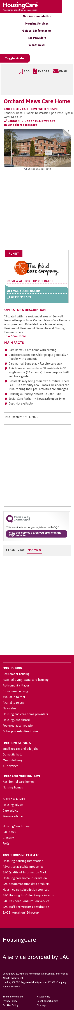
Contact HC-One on (31, 120)
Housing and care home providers (25, 714)
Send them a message (22, 124)
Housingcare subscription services (26, 889)
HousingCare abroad (16, 719)
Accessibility (43, 996)
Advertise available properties (23, 866)
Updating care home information (25, 878)
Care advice (10, 810)
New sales (9, 708)
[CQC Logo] (18, 521)
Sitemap (41, 1005)
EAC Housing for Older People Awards (28, 895)
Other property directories (20, 731)
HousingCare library (16, 826)
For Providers (37, 37)
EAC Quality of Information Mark (25, 872)
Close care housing (15, 691)
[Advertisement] (37, 210)
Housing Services (37, 23)
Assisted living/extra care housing (26, 679)
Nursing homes (13, 787)
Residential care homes (18, 781)
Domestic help (12, 754)
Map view (34, 549)
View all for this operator (32, 281)
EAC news (9, 832)
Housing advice (13, 804)
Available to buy (13, 702)
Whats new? (37, 45)
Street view (15, 549)
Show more (18, 336)
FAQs (6, 843)
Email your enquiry (25, 291)
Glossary (8, 837)
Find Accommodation (37, 16)
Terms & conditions (13, 996)
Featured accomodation (18, 725)
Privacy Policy (10, 1001)
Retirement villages (16, 685)
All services (10, 765)
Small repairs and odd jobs (20, 748)
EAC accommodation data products (26, 883)
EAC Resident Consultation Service (26, 901)
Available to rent (14, 696)
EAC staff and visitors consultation (26, 906)
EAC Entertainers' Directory (21, 912)
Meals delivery (12, 760)
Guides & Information (37, 30)
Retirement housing (16, 674)
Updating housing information (23, 860)
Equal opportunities (47, 1001)
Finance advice (13, 816)
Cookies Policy (10, 1005)
